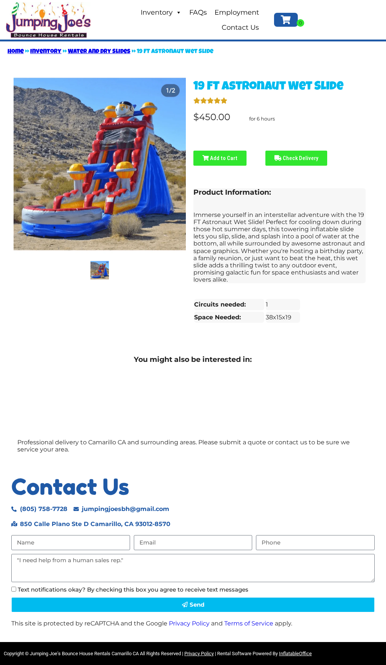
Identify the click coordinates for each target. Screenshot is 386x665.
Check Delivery (300, 158)
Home (16, 52)
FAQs (198, 12)
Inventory (157, 12)
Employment (236, 12)
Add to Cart (223, 158)
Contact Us (240, 27)
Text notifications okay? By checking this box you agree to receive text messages (133, 589)
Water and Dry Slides (99, 52)
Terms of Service (248, 623)
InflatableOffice (295, 653)
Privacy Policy (189, 623)
